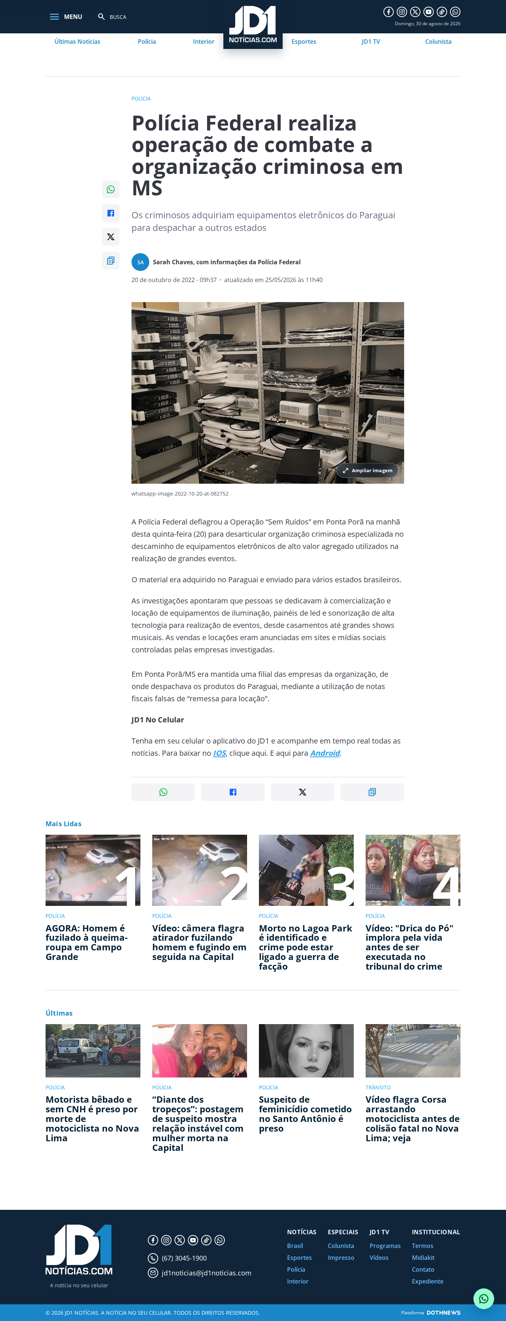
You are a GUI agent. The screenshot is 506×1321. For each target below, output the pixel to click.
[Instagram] (402, 12)
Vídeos (379, 1258)
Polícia (147, 41)
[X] (415, 12)
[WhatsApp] (455, 12)
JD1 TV (371, 41)
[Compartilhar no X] (111, 237)
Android (325, 753)
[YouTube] (428, 12)
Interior (203, 41)
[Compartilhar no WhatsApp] (111, 189)
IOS (219, 753)
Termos (422, 1246)
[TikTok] (442, 12)
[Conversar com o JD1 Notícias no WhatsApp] (483, 1298)
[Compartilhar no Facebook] (111, 213)
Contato (423, 1269)
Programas (385, 1246)
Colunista (438, 41)
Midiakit (423, 1258)
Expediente (427, 1281)
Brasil (295, 1246)
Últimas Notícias (77, 41)
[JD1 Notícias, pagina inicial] (79, 1250)
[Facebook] (388, 12)
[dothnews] (443, 1313)
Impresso (341, 1258)
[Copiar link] (111, 260)
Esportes (304, 41)
